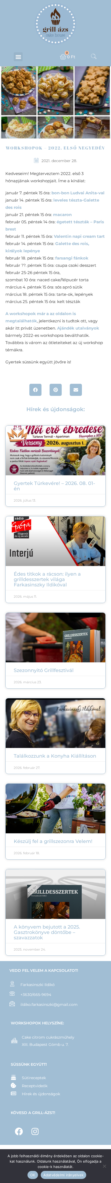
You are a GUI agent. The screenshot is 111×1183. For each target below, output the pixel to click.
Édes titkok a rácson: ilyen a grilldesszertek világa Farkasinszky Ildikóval (47, 579)
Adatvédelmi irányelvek (63, 1175)
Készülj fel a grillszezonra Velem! (53, 841)
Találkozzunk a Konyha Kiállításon (55, 756)
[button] (18, 56)
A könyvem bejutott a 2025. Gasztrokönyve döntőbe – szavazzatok (47, 932)
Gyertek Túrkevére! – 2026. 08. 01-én (54, 486)
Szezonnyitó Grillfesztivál (44, 670)
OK (32, 1175)
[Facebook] (19, 1131)
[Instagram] (35, 1131)
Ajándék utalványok (78, 328)
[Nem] (104, 1166)
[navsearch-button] (93, 57)
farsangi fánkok (71, 258)
